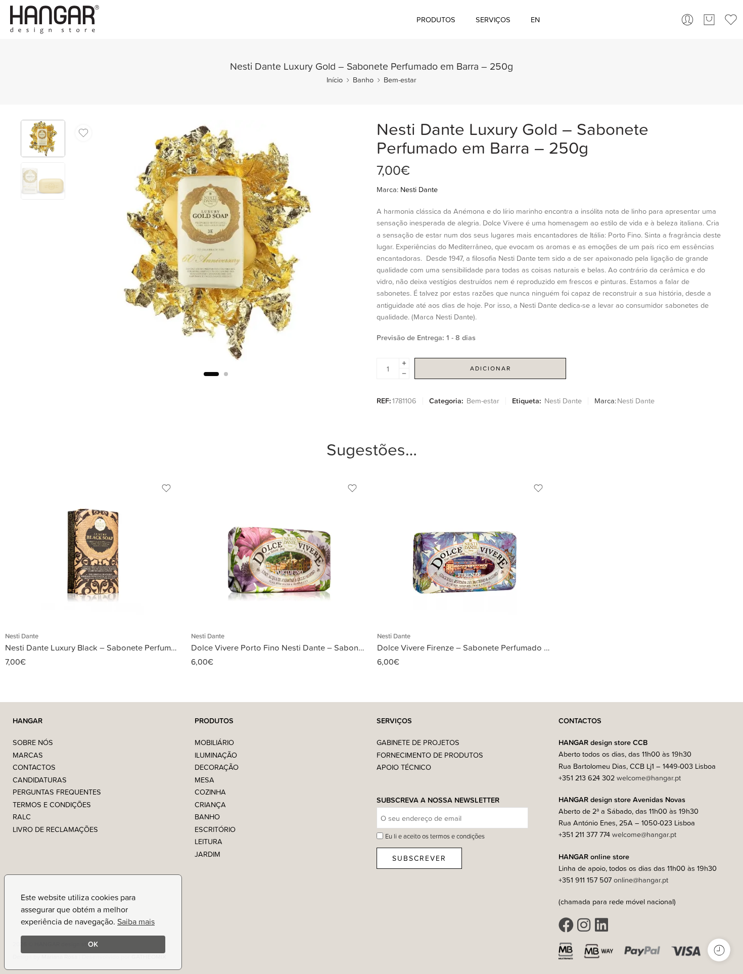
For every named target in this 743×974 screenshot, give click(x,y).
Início (335, 79)
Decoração (217, 767)
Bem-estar (400, 79)
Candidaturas (40, 779)
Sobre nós (33, 742)
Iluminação (216, 755)
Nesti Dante (419, 189)
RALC (22, 816)
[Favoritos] (83, 133)
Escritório (215, 829)
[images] (43, 138)
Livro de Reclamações (55, 829)
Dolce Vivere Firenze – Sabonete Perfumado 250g (465, 647)
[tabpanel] (216, 243)
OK (93, 944)
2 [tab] (226, 382)
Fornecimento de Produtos (430, 755)
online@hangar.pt (641, 879)
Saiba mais (136, 921)
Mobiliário (214, 742)
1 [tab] (211, 382)
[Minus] (404, 373)
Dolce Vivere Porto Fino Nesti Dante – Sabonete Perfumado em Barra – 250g (279, 647)
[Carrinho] (709, 20)
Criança (210, 804)
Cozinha (210, 791)
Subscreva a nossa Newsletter (438, 800)
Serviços (493, 19)
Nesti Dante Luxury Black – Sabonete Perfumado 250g (93, 647)
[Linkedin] (601, 925)
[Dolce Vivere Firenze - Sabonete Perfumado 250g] (465, 547)
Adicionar (490, 368)
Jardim (207, 854)
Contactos (34, 767)
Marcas (28, 755)
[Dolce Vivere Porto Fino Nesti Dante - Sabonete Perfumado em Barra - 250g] (279, 547)
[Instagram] (583, 925)
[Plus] (404, 363)
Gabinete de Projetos (418, 742)
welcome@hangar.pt (649, 777)
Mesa (204, 779)
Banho (363, 79)
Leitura (208, 841)
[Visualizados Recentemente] (719, 950)
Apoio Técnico (404, 767)
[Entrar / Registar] (687, 20)
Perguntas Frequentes (57, 791)
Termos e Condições (52, 804)
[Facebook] (566, 925)
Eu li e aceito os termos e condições (435, 836)
